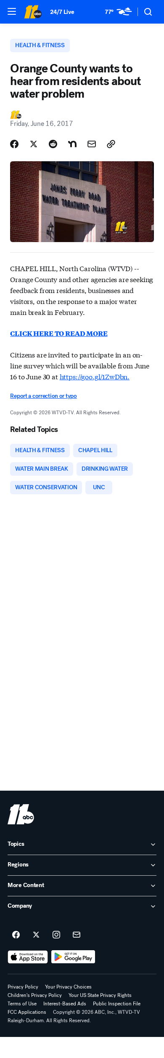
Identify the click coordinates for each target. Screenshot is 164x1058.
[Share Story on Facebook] (14, 144)
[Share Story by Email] (92, 144)
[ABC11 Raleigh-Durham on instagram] (56, 935)
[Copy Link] (111, 144)
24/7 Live (62, 12)
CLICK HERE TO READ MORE (58, 333)
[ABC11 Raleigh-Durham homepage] (33, 12)
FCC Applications (27, 1012)
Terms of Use (22, 1003)
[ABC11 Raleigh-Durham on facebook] (16, 935)
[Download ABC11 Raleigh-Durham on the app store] (28, 957)
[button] (12, 11)
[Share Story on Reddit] (53, 144)
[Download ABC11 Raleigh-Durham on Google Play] (73, 957)
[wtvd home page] (21, 814)
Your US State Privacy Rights (100, 995)
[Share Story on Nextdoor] (72, 144)
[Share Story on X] (33, 144)
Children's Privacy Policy (35, 995)
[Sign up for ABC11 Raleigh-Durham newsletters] (76, 935)
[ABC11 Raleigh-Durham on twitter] (36, 935)
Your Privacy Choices (68, 986)
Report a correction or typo (43, 396)
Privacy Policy (23, 986)
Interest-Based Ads (64, 1003)
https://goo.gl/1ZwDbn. (95, 376)
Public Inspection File (116, 1003)
